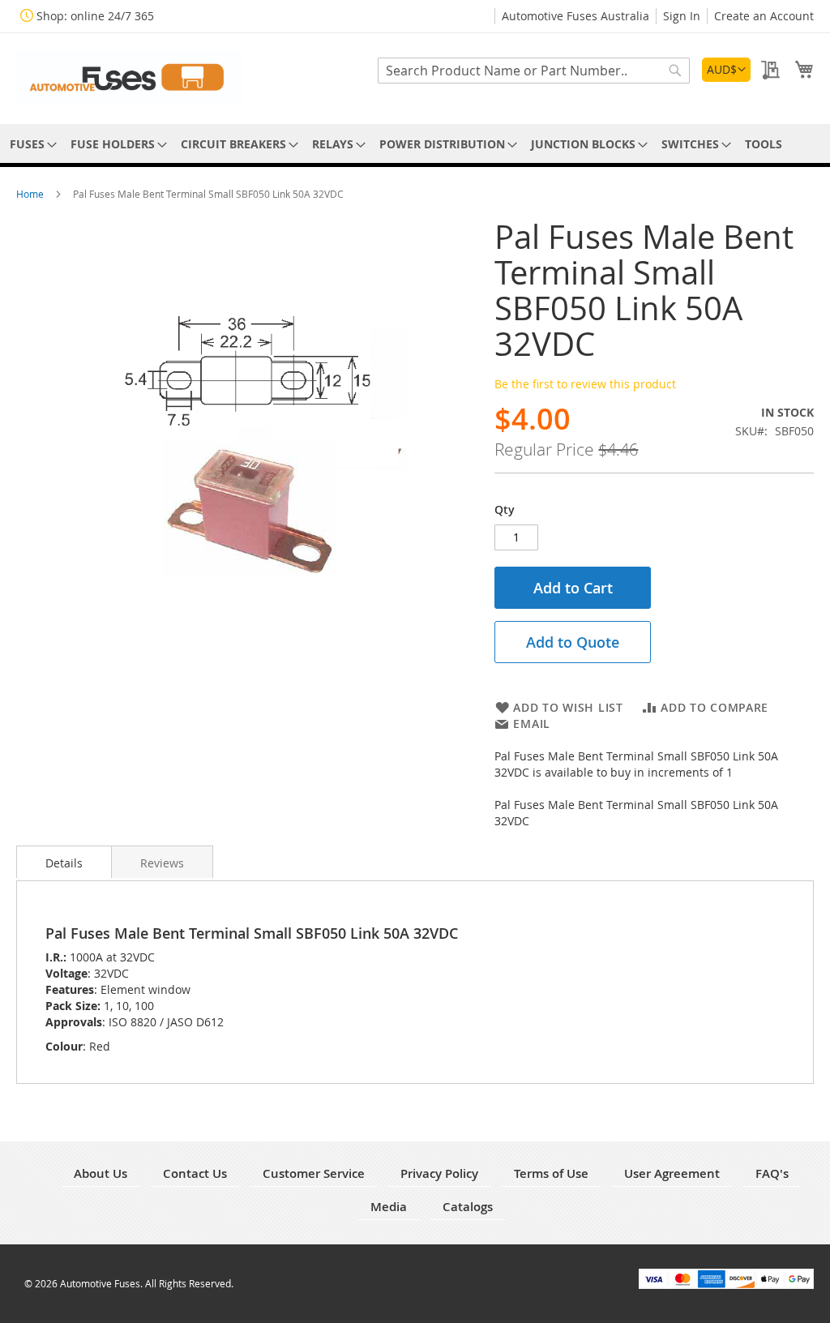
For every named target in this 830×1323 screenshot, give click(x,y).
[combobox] (534, 70)
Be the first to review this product (585, 384)
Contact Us (195, 1173)
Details (64, 863)
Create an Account (764, 16)
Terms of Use (551, 1173)
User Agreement (672, 1173)
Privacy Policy (439, 1173)
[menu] (415, 144)
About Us (100, 1173)
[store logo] (129, 77)
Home (31, 193)
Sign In (681, 16)
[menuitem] (30, 144)
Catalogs (468, 1206)
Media (388, 1206)
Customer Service (314, 1173)
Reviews (162, 863)
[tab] (64, 862)
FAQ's (772, 1173)
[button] (726, 70)
